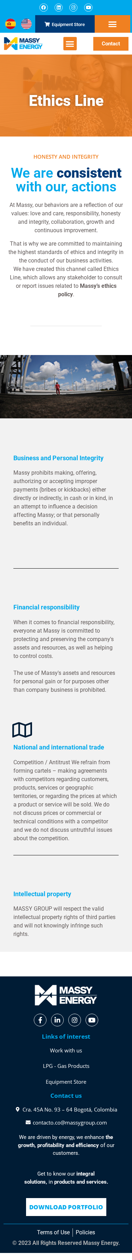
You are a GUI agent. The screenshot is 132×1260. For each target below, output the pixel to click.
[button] (112, 24)
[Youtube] (88, 8)
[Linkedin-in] (57, 1020)
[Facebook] (43, 8)
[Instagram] (73, 8)
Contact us (66, 1095)
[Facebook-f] (40, 1020)
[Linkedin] (59, 8)
